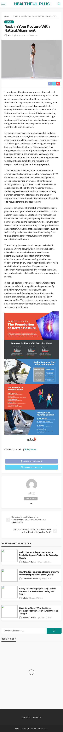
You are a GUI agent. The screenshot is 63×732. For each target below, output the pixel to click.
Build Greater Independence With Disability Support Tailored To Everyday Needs (38, 555)
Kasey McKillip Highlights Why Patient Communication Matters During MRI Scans (37, 591)
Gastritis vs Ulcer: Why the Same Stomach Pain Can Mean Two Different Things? (38, 611)
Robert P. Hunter (29, 562)
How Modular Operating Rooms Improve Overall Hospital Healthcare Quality (39, 573)
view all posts (31, 498)
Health (9, 22)
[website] (31, 503)
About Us (37, 717)
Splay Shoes (30, 449)
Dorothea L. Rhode (30, 578)
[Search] (59, 4)
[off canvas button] (3, 4)
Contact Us (26, 717)
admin (10, 35)
